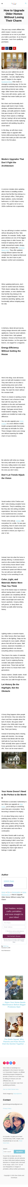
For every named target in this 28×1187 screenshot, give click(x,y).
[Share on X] (10, 48)
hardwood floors (6, 82)
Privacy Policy (7, 1108)
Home (3, 892)
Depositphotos (17, 1093)
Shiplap (18, 521)
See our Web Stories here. (11, 1089)
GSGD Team (9, 881)
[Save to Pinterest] (3, 48)
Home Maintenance (5, 950)
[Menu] (2, 3)
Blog (8, 892)
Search (5, 1149)
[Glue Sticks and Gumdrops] (14, 3)
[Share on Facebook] (7, 48)
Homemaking (16, 892)
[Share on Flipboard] (14, 48)
